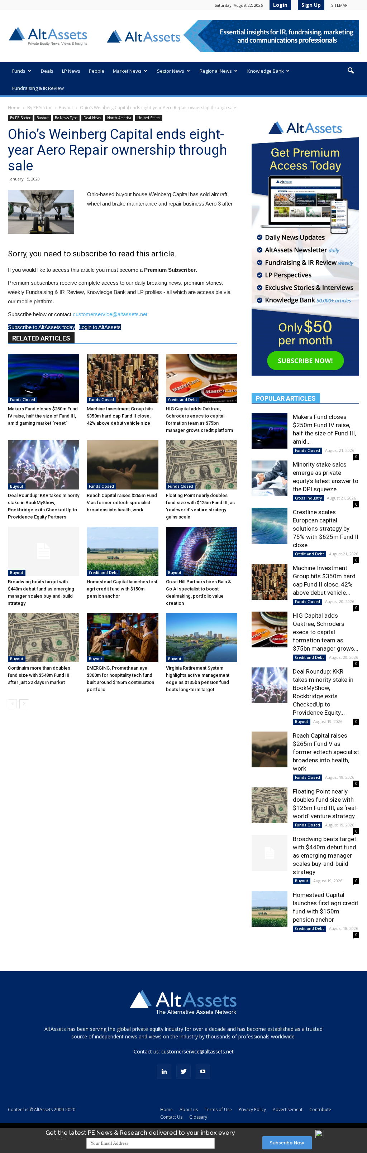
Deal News (92, 117)
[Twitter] (183, 1072)
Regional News (216, 71)
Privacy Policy (252, 1109)
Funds (18, 71)
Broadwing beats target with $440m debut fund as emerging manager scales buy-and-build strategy (324, 855)
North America (119, 117)
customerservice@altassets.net (110, 314)
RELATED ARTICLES (41, 338)
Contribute (320, 1109)
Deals (47, 71)
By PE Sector (39, 108)
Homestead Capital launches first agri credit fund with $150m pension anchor (122, 589)
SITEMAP (339, 5)
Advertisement (287, 1109)
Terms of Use (218, 1109)
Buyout (66, 108)
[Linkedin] (164, 1072)
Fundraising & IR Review (38, 88)
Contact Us (171, 1117)
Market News (127, 71)
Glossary (198, 1117)
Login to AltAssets (100, 327)
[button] (350, 70)
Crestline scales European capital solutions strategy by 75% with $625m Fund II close (325, 528)
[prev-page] (12, 703)
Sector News (170, 71)
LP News (71, 71)
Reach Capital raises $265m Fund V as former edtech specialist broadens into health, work (122, 502)
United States (148, 117)
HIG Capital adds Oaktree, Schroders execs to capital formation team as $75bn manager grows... (325, 632)
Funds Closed (22, 399)
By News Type (66, 117)
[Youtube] (203, 1072)
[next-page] (23, 703)
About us (189, 1109)
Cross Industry (308, 498)
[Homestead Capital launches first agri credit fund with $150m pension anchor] (122, 551)
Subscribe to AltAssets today (41, 327)
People (96, 71)
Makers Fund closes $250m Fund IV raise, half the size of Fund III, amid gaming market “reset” (43, 416)
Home (14, 108)
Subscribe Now (287, 1142)
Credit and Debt (182, 399)
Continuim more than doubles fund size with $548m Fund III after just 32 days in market (39, 675)
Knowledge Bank (265, 71)
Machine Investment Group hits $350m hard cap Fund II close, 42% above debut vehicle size (120, 416)
